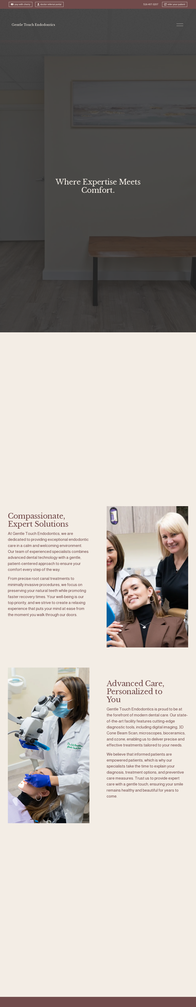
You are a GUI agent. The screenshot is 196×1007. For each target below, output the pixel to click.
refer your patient (176, 4)
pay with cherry (22, 4)
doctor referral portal (50, 4)
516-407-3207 (150, 4)
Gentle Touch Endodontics (33, 25)
